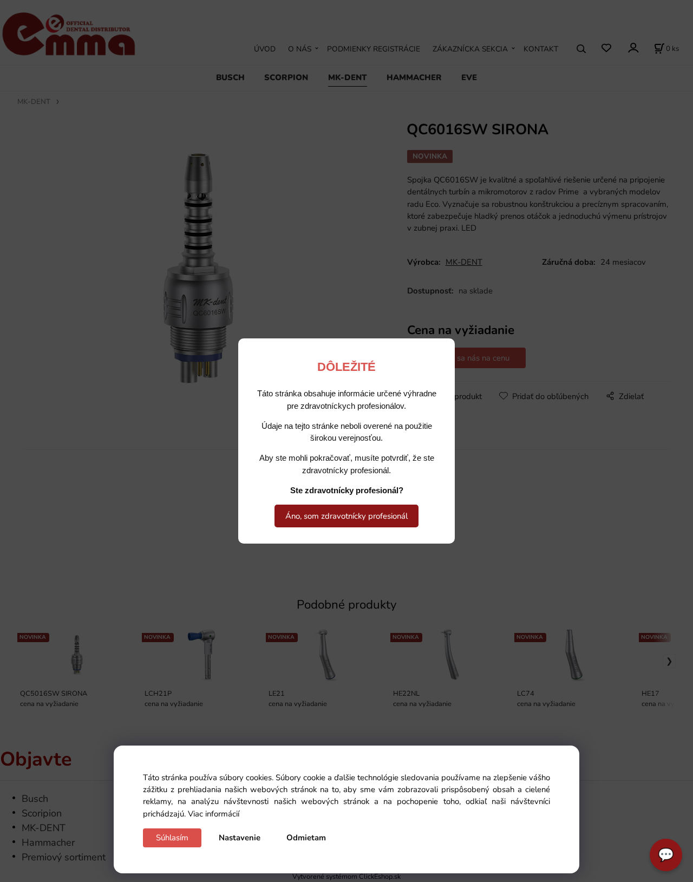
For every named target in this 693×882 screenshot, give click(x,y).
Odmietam (306, 837)
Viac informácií (213, 813)
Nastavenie (239, 837)
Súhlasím (172, 837)
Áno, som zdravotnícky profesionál (346, 516)
